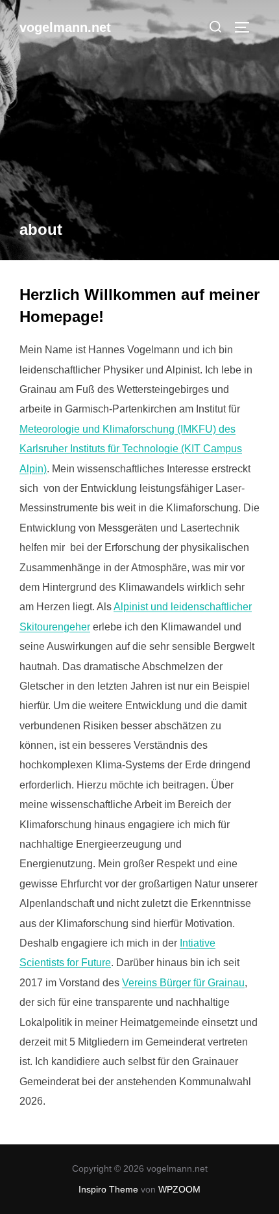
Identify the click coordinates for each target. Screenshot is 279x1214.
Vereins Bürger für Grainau (183, 982)
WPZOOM (179, 1189)
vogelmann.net (65, 27)
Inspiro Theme (108, 1189)
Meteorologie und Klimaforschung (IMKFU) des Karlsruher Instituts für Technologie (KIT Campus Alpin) (130, 449)
